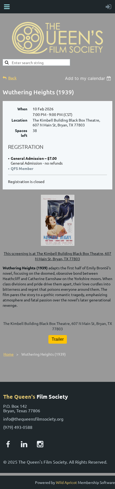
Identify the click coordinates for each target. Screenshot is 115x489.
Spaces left (21, 133)
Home (8, 354)
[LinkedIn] (24, 444)
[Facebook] (8, 444)
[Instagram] (40, 444)
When (22, 108)
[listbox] (88, 78)
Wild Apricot (66, 482)
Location (19, 120)
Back (12, 77)
